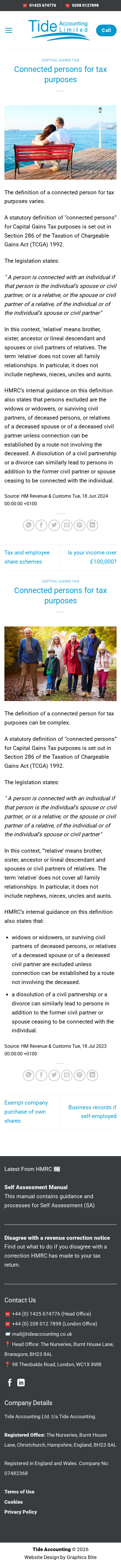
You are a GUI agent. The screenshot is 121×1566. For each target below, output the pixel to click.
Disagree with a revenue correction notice (57, 1237)
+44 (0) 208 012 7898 (36, 1324)
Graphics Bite (82, 1557)
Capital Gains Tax (60, 60)
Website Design (41, 1557)
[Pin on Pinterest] (79, 525)
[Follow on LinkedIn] (21, 1383)
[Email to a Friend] (67, 525)
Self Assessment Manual (36, 1187)
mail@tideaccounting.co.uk (42, 1334)
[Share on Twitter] (54, 525)
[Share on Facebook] (41, 525)
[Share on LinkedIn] (92, 525)
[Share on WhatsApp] (29, 525)
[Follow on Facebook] (10, 1383)
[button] (8, 30)
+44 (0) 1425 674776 (36, 1314)
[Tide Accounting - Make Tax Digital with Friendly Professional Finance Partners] (59, 30)
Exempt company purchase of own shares (26, 1111)
